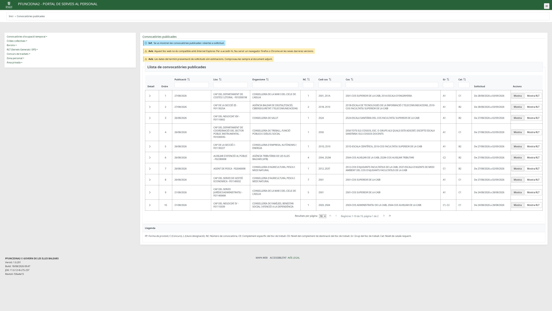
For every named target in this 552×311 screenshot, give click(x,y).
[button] (149, 95)
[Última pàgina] (390, 215)
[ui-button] (546, 6)
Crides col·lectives (16, 40)
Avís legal (294, 257)
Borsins (11, 45)
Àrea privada (14, 62)
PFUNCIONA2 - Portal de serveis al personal (57, 3)
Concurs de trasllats (17, 53)
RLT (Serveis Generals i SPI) (21, 49)
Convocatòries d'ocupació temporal (26, 36)
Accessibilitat (278, 257)
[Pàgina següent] (384, 215)
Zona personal (14, 58)
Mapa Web (262, 257)
